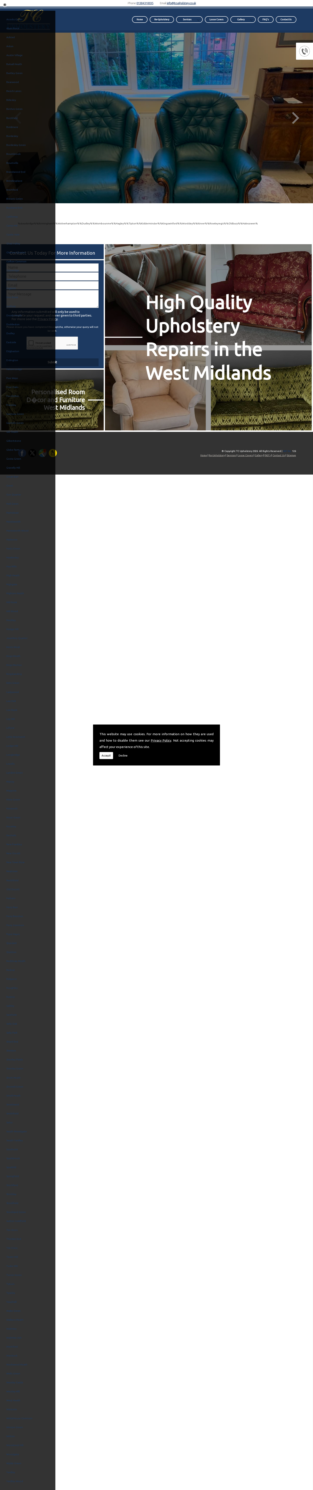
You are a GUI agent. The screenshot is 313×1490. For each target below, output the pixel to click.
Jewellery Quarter (16, 638)
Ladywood (12, 692)
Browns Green (14, 198)
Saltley (10, 1005)
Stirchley (11, 1194)
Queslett (11, 943)
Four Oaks (12, 387)
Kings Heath (13, 656)
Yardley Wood (14, 1481)
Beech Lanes (13, 91)
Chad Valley (13, 243)
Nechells (11, 835)
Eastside (11, 342)
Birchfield (12, 118)
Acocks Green (14, 19)
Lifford (10, 727)
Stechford (12, 1185)
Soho (9, 1122)
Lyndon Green (14, 772)
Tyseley (10, 1292)
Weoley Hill (13, 1391)
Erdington (12, 360)
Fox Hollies (12, 396)
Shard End (12, 1041)
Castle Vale (13, 234)
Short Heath (13, 1077)
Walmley (11, 1328)
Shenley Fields (14, 1059)
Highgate (11, 584)
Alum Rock (12, 28)
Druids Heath (14, 315)
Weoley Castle (14, 1382)
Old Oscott (13, 889)
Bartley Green (14, 73)
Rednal (10, 970)
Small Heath (13, 1095)
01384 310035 (144, 3)
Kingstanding (14, 673)
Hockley (11, 620)
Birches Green (14, 108)
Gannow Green (15, 413)
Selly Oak (11, 1023)
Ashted (10, 37)
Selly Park (11, 1032)
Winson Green (14, 1427)
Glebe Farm (13, 449)
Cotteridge (12, 270)
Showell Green (14, 1086)
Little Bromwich (15, 736)
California (12, 216)
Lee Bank (11, 710)
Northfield (12, 880)
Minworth (12, 808)
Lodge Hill (12, 745)
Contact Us (286, 19)
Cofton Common (16, 261)
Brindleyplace (14, 180)
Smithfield (12, 1113)
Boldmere (12, 127)
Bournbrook (13, 153)
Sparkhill (11, 1167)
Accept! (106, 755)
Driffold (11, 306)
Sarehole (11, 1014)
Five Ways (12, 378)
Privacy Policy (161, 740)
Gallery (241, 19)
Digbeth (11, 288)
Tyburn (10, 1283)
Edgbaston (12, 351)
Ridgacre (11, 978)
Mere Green (13, 799)
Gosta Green (13, 458)
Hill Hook (11, 602)
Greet (9, 485)
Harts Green (13, 548)
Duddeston (13, 324)
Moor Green (13, 817)
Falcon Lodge (14, 369)
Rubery (10, 996)
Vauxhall (11, 1301)
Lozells (10, 763)
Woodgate (12, 1454)
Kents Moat (13, 647)
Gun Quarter (13, 494)
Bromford (12, 189)
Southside (12, 1149)
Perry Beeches (14, 916)
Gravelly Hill (13, 467)
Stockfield (12, 1203)
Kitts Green (12, 682)
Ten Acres (12, 1230)
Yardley (10, 1472)
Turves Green (14, 1275)
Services (187, 19)
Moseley (11, 826)
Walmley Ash (14, 1337)
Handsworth (13, 521)
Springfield (12, 1176)
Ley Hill (10, 718)
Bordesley (12, 136)
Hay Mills (11, 566)
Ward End (12, 1346)
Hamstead (12, 512)
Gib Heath (12, 431)
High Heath (13, 575)
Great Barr (12, 476)
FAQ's (266, 19)
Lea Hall (11, 701)
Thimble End (13, 1238)
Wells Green (13, 1373)
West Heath (13, 1400)
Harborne (11, 539)
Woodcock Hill (14, 1445)
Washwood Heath (16, 1364)
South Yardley (14, 1140)
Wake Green (13, 1310)
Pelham (10, 898)
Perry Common (15, 925)
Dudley (10, 333)
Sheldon (11, 1050)
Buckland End (14, 207)
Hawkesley (12, 557)
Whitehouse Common (19, 1418)
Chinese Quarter (16, 252)
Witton (10, 1436)
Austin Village (14, 55)
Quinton (11, 952)
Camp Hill (11, 225)
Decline (123, 755)
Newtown (12, 871)
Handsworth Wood (17, 530)
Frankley (11, 405)
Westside (11, 1409)
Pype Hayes (13, 934)
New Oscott (13, 853)
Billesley (11, 100)
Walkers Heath (14, 1319)
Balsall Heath (14, 64)
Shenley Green (14, 1068)
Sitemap (291, 455)
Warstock (11, 1355)
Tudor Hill (12, 1266)
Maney (10, 781)
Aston (9, 46)
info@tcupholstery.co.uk (181, 3)
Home (140, 19)
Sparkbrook (13, 1158)
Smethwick (12, 1104)
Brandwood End (15, 171)
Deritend (11, 279)
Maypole (11, 790)
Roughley (12, 987)
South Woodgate (16, 1131)
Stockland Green (16, 1212)
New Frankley (14, 844)
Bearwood (12, 82)
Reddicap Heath (15, 961)
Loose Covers (217, 19)
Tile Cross (11, 1247)
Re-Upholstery (161, 19)
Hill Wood (12, 611)
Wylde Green (13, 1463)
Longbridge (13, 754)
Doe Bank (12, 297)
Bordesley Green (16, 145)
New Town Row (15, 862)
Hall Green (12, 503)
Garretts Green (15, 422)
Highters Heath (15, 593)
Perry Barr (12, 907)
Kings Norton (14, 665)
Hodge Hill (12, 629)
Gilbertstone (13, 440)
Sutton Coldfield (16, 1221)
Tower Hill (12, 1256)
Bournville (12, 162)
